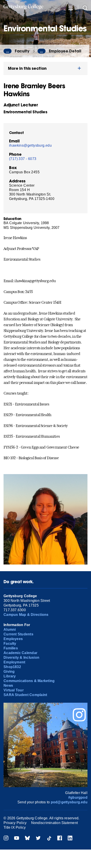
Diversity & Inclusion (21, 657)
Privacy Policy (15, 823)
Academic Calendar (20, 653)
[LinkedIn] (70, 839)
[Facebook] (59, 839)
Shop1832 (12, 667)
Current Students (18, 634)
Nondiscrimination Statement (54, 823)
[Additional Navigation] (70, 8)
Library (10, 676)
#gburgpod (77, 797)
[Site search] (85, 8)
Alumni (10, 629)
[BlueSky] (27, 838)
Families (11, 648)
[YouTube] (16, 838)
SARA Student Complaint (25, 695)
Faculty (22, 51)
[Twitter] (38, 838)
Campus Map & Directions (26, 615)
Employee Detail (65, 51)
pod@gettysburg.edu (69, 802)
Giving (9, 671)
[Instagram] (6, 839)
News (8, 685)
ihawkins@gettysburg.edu (30, 145)
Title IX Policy (15, 827)
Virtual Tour (14, 690)
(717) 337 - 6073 (22, 159)
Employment (14, 662)
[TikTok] (49, 838)
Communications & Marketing (29, 681)
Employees (13, 639)
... (7, 51)
